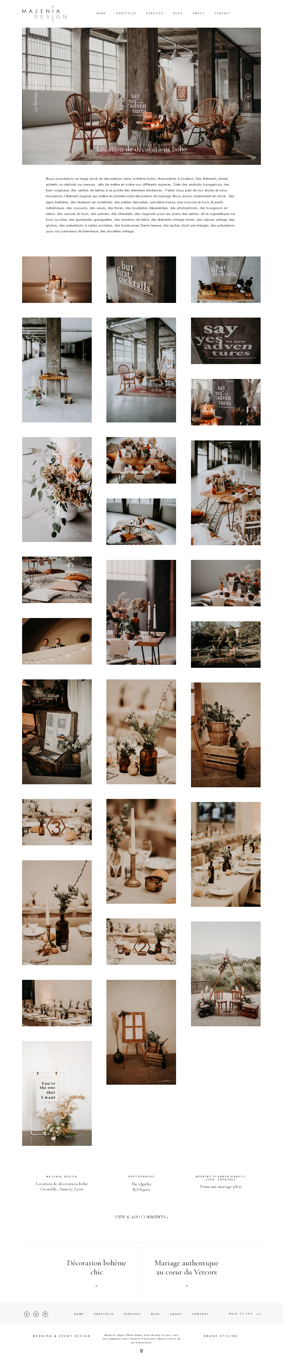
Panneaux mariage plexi (221, 1186)
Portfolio (126, 13)
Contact (223, 13)
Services (155, 13)
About (199, 13)
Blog (178, 13)
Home (101, 13)
